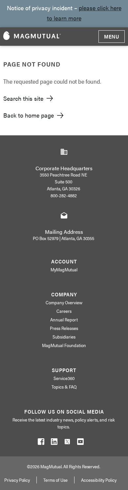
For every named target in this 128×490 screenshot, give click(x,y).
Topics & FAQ (64, 386)
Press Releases (64, 328)
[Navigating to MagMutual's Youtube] (80, 443)
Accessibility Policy (99, 479)
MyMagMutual (64, 269)
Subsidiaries (64, 336)
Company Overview (64, 302)
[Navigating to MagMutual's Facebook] (41, 443)
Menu (111, 36)
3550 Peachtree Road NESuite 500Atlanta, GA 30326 (63, 181)
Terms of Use (55, 479)
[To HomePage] (32, 36)
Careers (64, 311)
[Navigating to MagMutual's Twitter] (67, 443)
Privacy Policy (17, 479)
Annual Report (64, 319)
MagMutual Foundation (64, 345)
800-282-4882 (64, 195)
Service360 (64, 378)
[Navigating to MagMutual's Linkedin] (54, 443)
